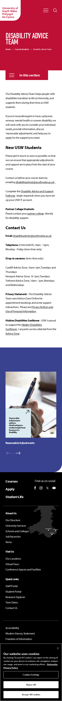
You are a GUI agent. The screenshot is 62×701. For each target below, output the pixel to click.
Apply (10, 489)
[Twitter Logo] (47, 488)
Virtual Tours (12, 564)
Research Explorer (15, 597)
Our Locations (13, 558)
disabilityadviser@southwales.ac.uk (35, 182)
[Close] (58, 648)
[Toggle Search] (55, 10)
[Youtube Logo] (54, 488)
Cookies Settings (31, 674)
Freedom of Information (19, 639)
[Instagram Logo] (41, 488)
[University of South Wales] (10, 10)
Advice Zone (12, 333)
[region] (31, 408)
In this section (29, 75)
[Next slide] (17, 453)
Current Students (22, 49)
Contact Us (11, 608)
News (9, 542)
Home (8, 49)
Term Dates (12, 602)
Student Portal (13, 591)
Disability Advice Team (42, 49)
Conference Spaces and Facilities (23, 569)
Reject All (31, 684)
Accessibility (12, 628)
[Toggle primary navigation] (45, 10)
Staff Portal (12, 586)
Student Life (14, 497)
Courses (12, 481)
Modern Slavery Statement (20, 633)
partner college (35, 213)
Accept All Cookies (31, 694)
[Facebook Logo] (35, 488)
